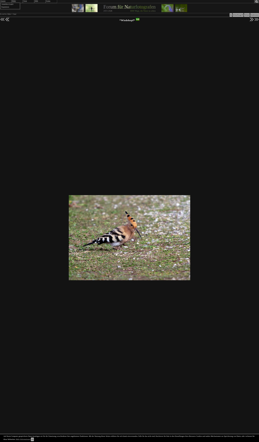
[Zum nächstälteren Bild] (256, 19)
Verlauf (246, 15)
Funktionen (255, 15)
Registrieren (5, 7)
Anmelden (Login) (7, 4)
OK (32, 439)
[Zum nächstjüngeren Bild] (2, 19)
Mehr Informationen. (23, 439)
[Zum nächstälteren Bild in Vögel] (251, 19)
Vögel (14, 14)
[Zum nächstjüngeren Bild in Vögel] (7, 19)
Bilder (9, 14)
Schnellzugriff (238, 15)
